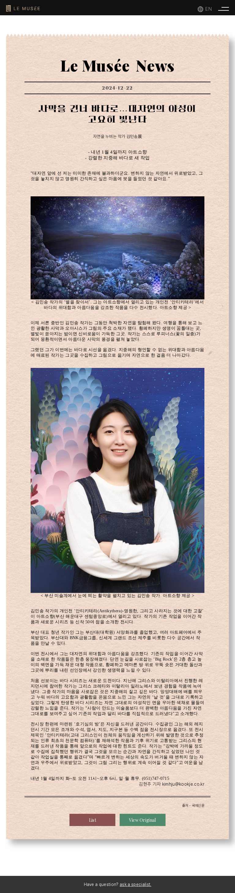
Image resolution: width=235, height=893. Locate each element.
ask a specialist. (135, 884)
